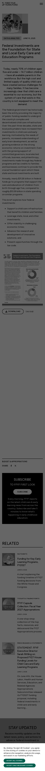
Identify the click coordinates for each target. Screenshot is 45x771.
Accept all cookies (14, 760)
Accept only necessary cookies (19, 765)
